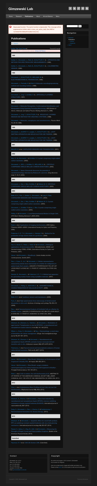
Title (17, 48)
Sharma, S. (23, 399)
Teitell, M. (32, 245)
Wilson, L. (14, 331)
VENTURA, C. (32, 286)
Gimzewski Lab (23, 479)
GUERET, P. (25, 132)
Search (16, 43)
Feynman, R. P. (16, 443)
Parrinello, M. (25, 83)
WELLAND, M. (37, 77)
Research (19, 16)
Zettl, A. (33, 429)
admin (60, 467)
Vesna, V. (14, 255)
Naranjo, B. (38, 233)
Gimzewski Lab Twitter (74, 8)
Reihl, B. (30, 60)
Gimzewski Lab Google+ (78, 8)
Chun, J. (13, 387)
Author (13, 48)
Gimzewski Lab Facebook (70, 8)
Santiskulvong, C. (46, 409)
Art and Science (48, 16)
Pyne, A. (13, 301)
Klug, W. (28, 429)
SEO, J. (23, 164)
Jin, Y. (25, 261)
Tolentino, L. (33, 323)
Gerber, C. (14, 60)
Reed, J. (13, 225)
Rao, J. (13, 261)
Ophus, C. (21, 429)
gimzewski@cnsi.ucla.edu (19, 469)
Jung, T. (23, 95)
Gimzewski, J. (22, 60)
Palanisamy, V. (15, 348)
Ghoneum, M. (15, 323)
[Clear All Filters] (40, 51)
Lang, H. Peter (47, 195)
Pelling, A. (14, 213)
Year (24, 48)
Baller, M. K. (15, 195)
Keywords (72, 43)
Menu (57, 16)
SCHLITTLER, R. (39, 60)
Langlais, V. (32, 132)
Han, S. (13, 245)
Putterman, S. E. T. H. (18, 233)
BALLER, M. (15, 149)
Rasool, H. (14, 429)
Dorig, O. (14, 409)
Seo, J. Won (24, 184)
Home (11, 16)
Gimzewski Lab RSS (87, 8)
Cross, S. (19, 261)
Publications (29, 16)
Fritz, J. (21, 195)
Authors (72, 41)
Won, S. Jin (14, 158)
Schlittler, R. (30, 95)
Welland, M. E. (42, 184)
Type (20, 48)
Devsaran (85, 479)
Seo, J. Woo (24, 201)
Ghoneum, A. (24, 323)
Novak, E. (20, 245)
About (38, 16)
